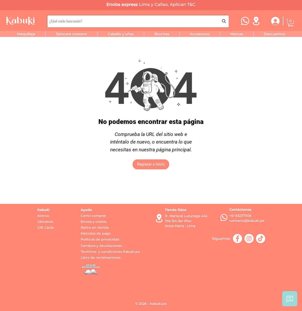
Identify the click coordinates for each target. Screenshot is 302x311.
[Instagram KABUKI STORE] (249, 238)
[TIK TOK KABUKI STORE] (260, 238)
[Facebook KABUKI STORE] (237, 238)
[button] (290, 23)
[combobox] (138, 21)
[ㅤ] (272, 21)
